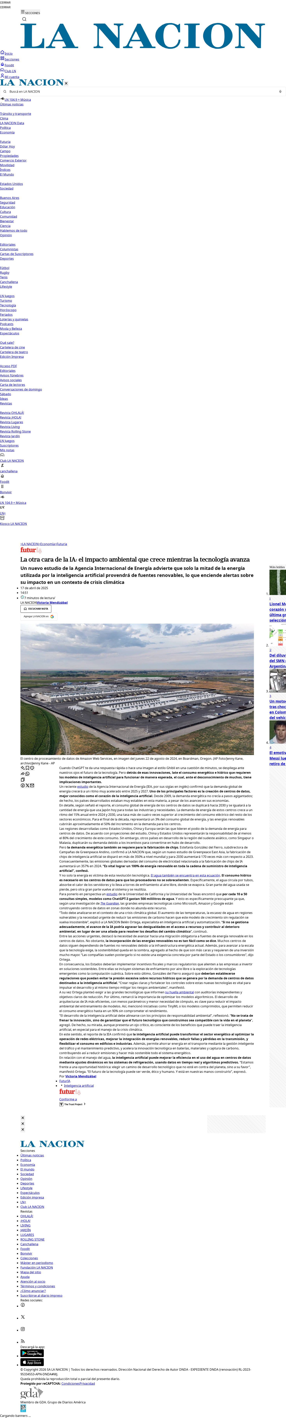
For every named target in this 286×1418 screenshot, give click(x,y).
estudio (82, 786)
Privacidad (87, 1383)
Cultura (5, 212)
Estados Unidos (11, 184)
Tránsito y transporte (15, 114)
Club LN (10, 71)
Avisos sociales (11, 380)
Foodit (9, 65)
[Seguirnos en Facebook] (22, 1306)
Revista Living (10, 427)
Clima (4, 118)
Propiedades (9, 156)
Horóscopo (8, 310)
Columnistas (9, 249)
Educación (7, 207)
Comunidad (8, 216)
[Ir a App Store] (32, 1365)
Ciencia (5, 226)
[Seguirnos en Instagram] (22, 1330)
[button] (143, 302)
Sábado (5, 394)
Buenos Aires (9, 198)
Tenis (4, 277)
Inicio (9, 53)
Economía (47, 544)
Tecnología (8, 305)
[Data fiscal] (23, 1411)
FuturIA (64, 1081)
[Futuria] (31, 553)
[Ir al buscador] (24, 19)
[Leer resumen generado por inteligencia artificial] (22, 768)
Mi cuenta (12, 77)
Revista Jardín (10, 436)
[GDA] (31, 1397)
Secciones (12, 59)
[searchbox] (141, 91)
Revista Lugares (11, 422)
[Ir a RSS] (22, 1342)
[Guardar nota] (27, 768)
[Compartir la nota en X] (27, 785)
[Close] (22, 1118)
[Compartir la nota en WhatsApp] (27, 774)
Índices (5, 170)
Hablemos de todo (13, 230)
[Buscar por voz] (280, 91)
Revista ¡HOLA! (10, 417)
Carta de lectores (12, 385)
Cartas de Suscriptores (16, 254)
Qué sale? (7, 343)
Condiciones (70, 1383)
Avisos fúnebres (12, 375)
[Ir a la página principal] (143, 48)
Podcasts (6, 324)
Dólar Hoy (7, 146)
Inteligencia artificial (79, 1086)
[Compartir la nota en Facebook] (22, 785)
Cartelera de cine (12, 347)
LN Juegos (7, 296)
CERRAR (5, 2)
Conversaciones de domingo (21, 389)
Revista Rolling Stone (15, 431)
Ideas (4, 399)
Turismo (6, 300)
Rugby (4, 272)
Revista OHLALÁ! (12, 413)
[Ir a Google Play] (32, 1356)
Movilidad (7, 165)
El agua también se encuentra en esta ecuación (185, 875)
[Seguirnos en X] (22, 1318)
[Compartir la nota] (22, 774)
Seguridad (7, 202)
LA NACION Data (12, 123)
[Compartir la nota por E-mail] (32, 785)
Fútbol (4, 268)
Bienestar (7, 221)
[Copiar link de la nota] (22, 779)
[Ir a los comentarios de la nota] (32, 768)
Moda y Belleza (11, 329)
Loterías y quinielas (14, 319)
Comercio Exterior (13, 160)
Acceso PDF (8, 366)
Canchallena (9, 282)
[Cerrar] (66, 83)
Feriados (6, 314)
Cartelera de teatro (14, 352)
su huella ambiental (179, 992)
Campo (5, 151)
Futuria (5, 142)
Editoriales (8, 244)
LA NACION (29, 544)
